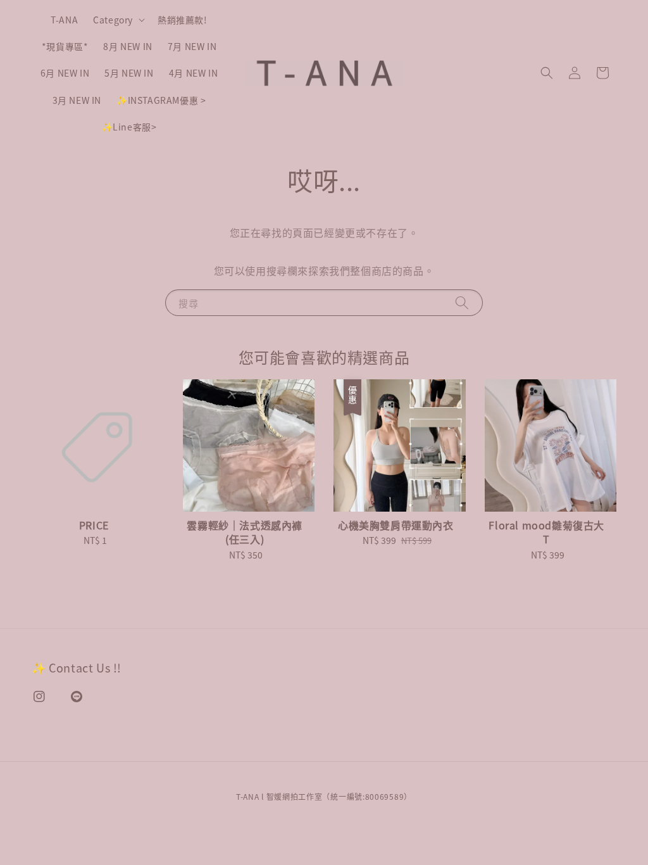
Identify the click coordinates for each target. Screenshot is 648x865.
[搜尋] (462, 302)
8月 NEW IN (127, 46)
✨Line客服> (129, 126)
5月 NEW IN (128, 72)
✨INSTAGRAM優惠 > (161, 100)
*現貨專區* (65, 46)
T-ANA (64, 19)
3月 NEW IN (77, 100)
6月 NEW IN (64, 72)
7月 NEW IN (192, 46)
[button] (547, 73)
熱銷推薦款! (183, 19)
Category (113, 19)
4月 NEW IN (193, 72)
